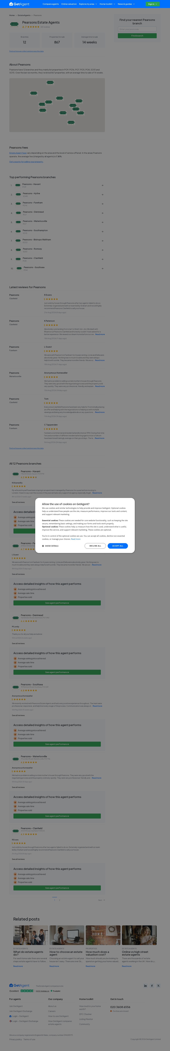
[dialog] (85, 525)
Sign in (151, 4)
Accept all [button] (117, 546)
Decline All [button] (95, 546)
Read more (75, 539)
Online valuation (69, 4)
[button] (50, 545)
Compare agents (51, 4)
